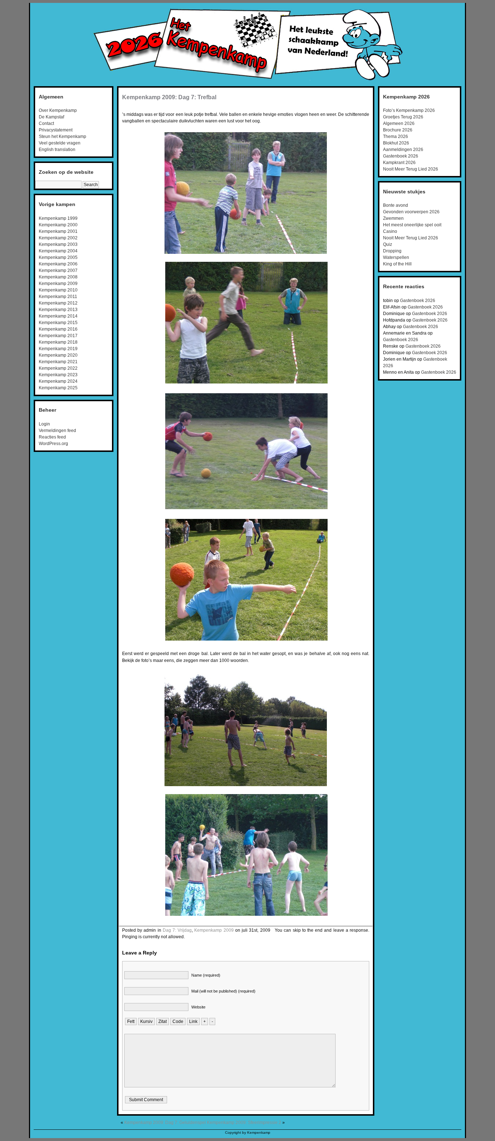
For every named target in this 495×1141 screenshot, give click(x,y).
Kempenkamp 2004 (58, 250)
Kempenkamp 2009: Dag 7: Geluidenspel (165, 1122)
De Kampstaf (51, 116)
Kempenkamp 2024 (58, 381)
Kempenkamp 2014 (58, 316)
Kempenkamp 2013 (58, 309)
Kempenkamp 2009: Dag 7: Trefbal (169, 97)
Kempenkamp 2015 (58, 322)
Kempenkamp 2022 (58, 368)
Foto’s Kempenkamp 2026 (409, 110)
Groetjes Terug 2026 (403, 116)
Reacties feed (52, 437)
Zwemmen (393, 218)
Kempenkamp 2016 (58, 329)
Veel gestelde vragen (59, 143)
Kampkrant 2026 (399, 162)
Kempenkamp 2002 (58, 237)
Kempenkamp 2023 (58, 374)
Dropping (392, 250)
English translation (57, 149)
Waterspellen (396, 257)
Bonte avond (395, 205)
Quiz (387, 244)
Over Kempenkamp (58, 110)
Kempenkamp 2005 (58, 257)
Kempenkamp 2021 (58, 361)
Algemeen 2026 (399, 123)
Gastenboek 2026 (400, 156)
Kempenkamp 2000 (58, 224)
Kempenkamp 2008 (58, 277)
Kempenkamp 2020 (58, 355)
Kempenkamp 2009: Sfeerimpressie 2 (244, 1122)
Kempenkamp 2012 (58, 303)
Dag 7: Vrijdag (177, 930)
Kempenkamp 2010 (58, 290)
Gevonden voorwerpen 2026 (411, 211)
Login (44, 424)
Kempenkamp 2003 (58, 244)
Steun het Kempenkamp (62, 136)
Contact (46, 123)
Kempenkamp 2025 (58, 387)
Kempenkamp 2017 (58, 335)
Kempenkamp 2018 (58, 342)
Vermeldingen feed (57, 430)
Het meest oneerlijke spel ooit (412, 224)
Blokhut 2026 (396, 143)
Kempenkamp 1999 (58, 218)
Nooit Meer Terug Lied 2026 (410, 169)
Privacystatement (55, 130)
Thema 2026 (395, 136)
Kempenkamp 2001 (58, 231)
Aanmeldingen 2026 (403, 149)
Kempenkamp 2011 (58, 296)
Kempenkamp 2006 (58, 264)
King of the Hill (397, 264)
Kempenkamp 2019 (58, 348)
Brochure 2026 (397, 130)
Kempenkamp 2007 (58, 270)
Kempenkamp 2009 (58, 283)
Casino (390, 231)
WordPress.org (53, 443)
